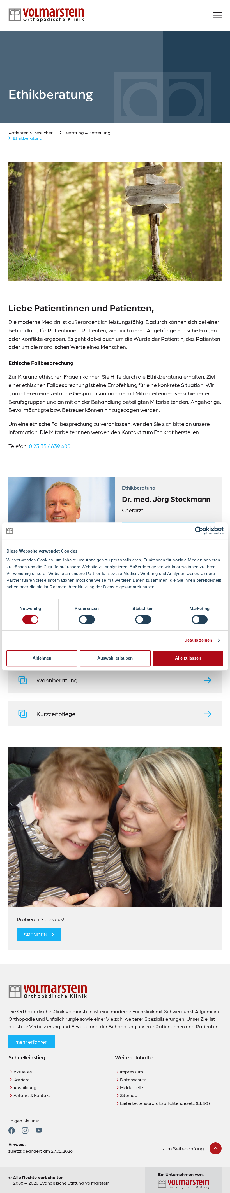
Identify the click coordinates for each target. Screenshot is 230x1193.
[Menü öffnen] (217, 15)
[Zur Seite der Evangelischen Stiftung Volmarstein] (183, 1184)
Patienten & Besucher (30, 132)
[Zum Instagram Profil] (25, 1130)
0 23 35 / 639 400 (49, 445)
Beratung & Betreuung (87, 132)
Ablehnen (42, 658)
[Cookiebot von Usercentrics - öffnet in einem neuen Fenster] (199, 530)
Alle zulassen (188, 658)
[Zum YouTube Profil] (39, 1130)
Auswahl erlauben (115, 658)
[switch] (87, 619)
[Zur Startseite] (46, 15)
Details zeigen (198, 640)
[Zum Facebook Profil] (11, 1130)
